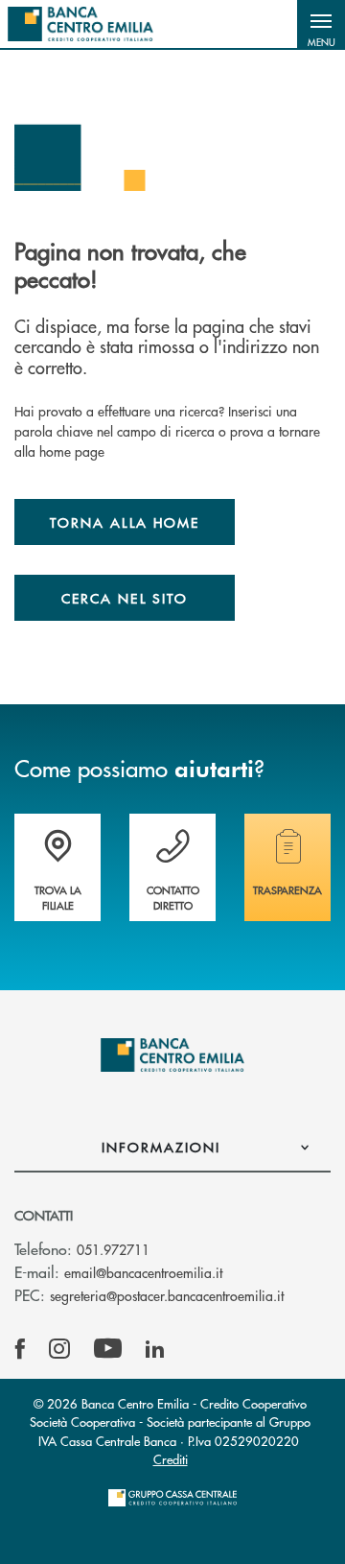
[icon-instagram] (59, 1349)
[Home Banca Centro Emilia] (80, 24)
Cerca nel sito (124, 597)
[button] (321, 24)
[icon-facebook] (20, 1349)
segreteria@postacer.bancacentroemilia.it (167, 1295)
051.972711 (113, 1249)
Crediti (170, 1459)
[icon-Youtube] (108, 1349)
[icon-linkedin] (155, 1349)
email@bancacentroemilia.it (143, 1272)
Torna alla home (124, 522)
